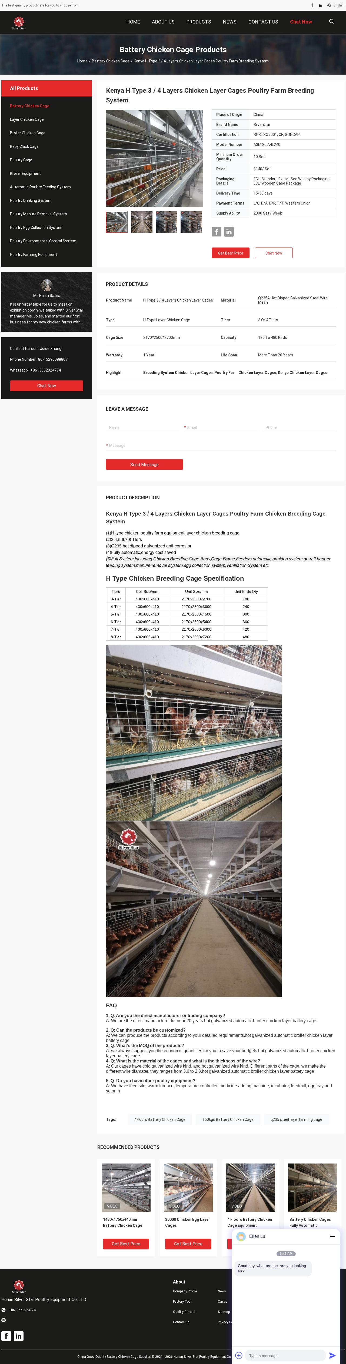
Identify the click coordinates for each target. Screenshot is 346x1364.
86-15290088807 (53, 359)
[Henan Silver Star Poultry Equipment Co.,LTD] (19, 23)
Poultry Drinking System (31, 200)
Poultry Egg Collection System (36, 227)
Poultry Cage (21, 160)
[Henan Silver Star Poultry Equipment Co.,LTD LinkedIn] (320, 5)
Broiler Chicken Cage (27, 133)
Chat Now (46, 385)
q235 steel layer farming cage (296, 1119)
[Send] (332, 1355)
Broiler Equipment (25, 173)
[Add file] (239, 1355)
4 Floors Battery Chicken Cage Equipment (249, 1222)
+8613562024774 (45, 370)
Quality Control (184, 1312)
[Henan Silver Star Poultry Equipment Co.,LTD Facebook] (312, 5)
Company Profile (185, 1291)
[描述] (331, 21)
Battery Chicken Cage (110, 61)
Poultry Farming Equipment (33, 254)
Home (82, 61)
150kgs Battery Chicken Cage (228, 1119)
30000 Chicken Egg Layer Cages (187, 1222)
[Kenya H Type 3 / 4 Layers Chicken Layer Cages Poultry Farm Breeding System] (154, 158)
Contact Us (181, 1322)
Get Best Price (230, 253)
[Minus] (332, 1236)
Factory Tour (182, 1301)
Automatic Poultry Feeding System (40, 187)
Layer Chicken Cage (27, 119)
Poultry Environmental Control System (43, 241)
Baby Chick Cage (24, 146)
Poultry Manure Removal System (38, 214)
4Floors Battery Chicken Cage (159, 1119)
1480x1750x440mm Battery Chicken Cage (122, 1222)
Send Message (144, 464)
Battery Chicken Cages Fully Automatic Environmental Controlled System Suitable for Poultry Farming (310, 1225)
